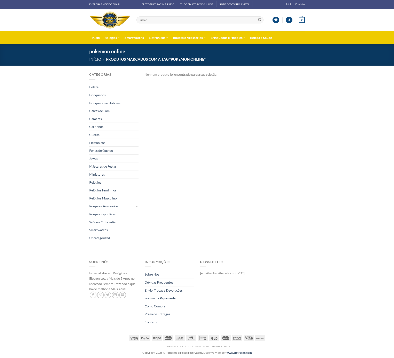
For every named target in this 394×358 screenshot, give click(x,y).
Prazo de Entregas (157, 314)
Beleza (93, 87)
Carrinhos (96, 127)
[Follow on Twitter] (107, 295)
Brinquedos (97, 95)
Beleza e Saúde (261, 37)
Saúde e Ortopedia (102, 222)
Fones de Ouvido (101, 150)
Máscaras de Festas (103, 166)
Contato (300, 4)
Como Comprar (156, 306)
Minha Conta (221, 346)
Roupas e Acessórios (188, 37)
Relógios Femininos (103, 190)
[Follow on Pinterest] (122, 295)
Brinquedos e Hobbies (227, 37)
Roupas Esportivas (102, 214)
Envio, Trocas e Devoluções (164, 290)
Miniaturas (97, 174)
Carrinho (171, 346)
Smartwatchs (134, 37)
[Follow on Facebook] (93, 295)
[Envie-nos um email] (115, 295)
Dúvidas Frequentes (159, 282)
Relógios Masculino (103, 198)
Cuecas (94, 135)
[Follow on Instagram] (100, 295)
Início (289, 4)
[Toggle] (137, 206)
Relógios (111, 37)
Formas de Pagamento (160, 298)
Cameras (95, 119)
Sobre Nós (152, 274)
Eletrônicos (157, 37)
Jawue (93, 158)
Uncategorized (99, 238)
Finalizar (202, 346)
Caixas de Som (99, 111)
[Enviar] (259, 19)
